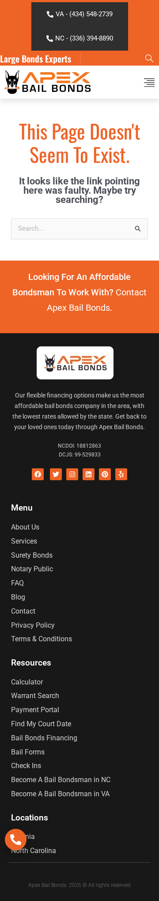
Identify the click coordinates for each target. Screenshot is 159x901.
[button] (149, 82)
